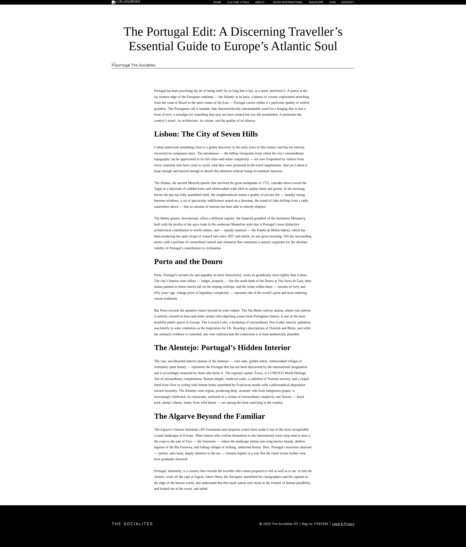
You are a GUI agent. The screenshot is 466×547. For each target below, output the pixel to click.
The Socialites (132, 523)
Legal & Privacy (343, 524)
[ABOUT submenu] (266, 2)
